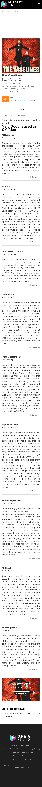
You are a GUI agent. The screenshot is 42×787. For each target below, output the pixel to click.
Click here (6, 713)
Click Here (21, 693)
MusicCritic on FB (22, 759)
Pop (11, 11)
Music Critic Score (23, 100)
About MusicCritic (21, 745)
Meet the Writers (12, 749)
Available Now (21, 110)
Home (4, 11)
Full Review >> (34, 177)
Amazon (22, 115)
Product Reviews (22, 756)
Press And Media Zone (22, 752)
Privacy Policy (33, 749)
